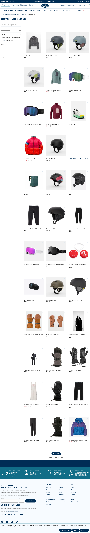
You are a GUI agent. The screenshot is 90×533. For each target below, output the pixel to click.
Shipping (61, 487)
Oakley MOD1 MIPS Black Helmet (75, 300)
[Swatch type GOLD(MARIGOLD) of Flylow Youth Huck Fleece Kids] (47, 128)
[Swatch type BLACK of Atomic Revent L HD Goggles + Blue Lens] (25, 128)
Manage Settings (65, 530)
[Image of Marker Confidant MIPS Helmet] (79, 180)
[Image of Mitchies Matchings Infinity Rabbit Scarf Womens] (79, 321)
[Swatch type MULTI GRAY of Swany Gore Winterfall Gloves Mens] (47, 374)
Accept (76, 530)
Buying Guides (62, 499)
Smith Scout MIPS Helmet (51, 228)
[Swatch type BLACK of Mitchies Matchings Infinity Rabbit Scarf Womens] (70, 340)
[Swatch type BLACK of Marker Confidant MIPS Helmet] (70, 197)
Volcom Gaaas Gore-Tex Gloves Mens (54, 334)
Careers (73, 494)
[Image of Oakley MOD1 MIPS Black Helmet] (79, 287)
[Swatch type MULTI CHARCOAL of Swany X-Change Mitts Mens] (50, 409)
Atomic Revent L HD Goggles (75, 90)
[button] (42, 34)
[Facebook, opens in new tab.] (7, 522)
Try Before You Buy (50, 499)
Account (81, 5)
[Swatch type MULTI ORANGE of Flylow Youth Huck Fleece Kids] (56, 128)
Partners (73, 499)
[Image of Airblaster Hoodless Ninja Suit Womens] (34, 357)
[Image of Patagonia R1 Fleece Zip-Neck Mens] (56, 77)
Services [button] (24, 5)
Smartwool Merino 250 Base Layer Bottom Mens (77, 229)
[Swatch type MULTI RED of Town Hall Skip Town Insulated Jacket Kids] (28, 163)
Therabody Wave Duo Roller (29, 300)
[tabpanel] (45, 245)
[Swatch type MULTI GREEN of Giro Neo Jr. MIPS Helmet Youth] (25, 94)
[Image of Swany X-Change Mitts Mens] (56, 391)
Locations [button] (16, 5)
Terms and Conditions (9, 511)
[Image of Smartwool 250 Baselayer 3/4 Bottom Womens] (34, 215)
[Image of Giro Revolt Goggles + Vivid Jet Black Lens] (56, 251)
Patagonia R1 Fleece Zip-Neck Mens (53, 90)
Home (2, 14)
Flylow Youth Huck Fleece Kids (52, 124)
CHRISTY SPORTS (4, 1)
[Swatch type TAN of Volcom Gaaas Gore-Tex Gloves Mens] (47, 339)
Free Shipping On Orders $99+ (44, 1)
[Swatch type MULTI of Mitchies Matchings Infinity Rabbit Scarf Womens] (75, 340)
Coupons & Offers (63, 501)
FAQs (60, 489)
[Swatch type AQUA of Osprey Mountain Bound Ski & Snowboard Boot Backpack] (25, 198)
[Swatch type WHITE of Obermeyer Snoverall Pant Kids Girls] (25, 409)
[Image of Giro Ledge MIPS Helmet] (56, 145)
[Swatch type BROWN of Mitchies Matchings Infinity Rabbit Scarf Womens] (73, 340)
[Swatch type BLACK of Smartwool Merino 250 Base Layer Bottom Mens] (70, 234)
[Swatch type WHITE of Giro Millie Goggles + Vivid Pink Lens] (25, 268)
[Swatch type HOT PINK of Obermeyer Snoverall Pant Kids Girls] (30, 409)
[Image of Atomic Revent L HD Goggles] (79, 77)
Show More (56, 453)
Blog (72, 497)
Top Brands (77, 10)
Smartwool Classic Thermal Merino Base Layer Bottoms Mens (78, 405)
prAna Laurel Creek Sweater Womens (31, 55)
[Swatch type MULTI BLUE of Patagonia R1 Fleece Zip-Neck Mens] (50, 94)
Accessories (57, 10)
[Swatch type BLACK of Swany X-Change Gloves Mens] (47, 444)
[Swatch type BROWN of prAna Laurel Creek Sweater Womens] (28, 60)
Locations (48, 494)
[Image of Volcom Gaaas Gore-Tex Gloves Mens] (56, 321)
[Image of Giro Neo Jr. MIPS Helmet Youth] (34, 77)
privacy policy (33, 525)
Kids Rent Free (49, 497)
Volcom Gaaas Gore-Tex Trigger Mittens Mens (33, 334)
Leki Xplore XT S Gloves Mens (75, 370)
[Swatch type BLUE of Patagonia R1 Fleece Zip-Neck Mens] (47, 94)
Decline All (84, 530)
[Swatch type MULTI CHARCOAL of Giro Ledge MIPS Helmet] (47, 304)
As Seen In (73, 492)
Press (72, 489)
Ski (26, 10)
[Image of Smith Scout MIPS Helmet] (56, 215)
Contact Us (61, 494)
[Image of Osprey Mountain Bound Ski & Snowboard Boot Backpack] (34, 180)
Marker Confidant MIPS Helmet (75, 193)
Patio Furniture (8, 10)
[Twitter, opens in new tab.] (17, 522)
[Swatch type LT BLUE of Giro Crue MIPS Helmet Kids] (70, 60)
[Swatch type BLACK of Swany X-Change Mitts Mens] (47, 409)
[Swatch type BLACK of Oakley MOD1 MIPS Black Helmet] (70, 304)
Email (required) (4, 498)
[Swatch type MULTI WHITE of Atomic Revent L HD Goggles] (70, 94)
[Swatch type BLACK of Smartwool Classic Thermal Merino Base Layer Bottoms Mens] (70, 410)
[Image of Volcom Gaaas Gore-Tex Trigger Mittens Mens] (34, 321)
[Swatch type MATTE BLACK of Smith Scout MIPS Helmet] (47, 233)
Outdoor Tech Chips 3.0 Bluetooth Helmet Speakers (77, 265)
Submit (30, 501)
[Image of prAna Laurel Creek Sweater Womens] (34, 42)
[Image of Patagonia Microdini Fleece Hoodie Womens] (79, 427)
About (72, 487)
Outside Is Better (75, 501)
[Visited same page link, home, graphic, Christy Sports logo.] (45, 6)
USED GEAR (12, 1)
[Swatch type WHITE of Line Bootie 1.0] (70, 128)
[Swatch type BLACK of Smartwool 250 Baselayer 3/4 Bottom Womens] (25, 233)
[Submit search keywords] (75, 5)
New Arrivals (19, 10)
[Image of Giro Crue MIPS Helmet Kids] (56, 42)
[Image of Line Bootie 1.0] (79, 111)
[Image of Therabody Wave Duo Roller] (34, 287)
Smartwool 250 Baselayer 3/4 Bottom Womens (34, 228)
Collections (7, 14)
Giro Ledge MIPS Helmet (51, 158)
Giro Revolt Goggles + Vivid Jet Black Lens (55, 264)
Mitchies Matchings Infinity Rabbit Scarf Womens (77, 335)
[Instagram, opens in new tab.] (2, 522)
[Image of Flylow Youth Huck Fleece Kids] (56, 111)
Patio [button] (31, 5)
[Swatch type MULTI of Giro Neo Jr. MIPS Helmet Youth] (47, 197)
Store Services (49, 489)
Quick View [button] (34, 50)
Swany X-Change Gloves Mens (52, 440)
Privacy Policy (15, 511)
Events (47, 501)
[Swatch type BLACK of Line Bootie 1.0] (73, 128)
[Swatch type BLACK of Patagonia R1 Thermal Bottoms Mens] (25, 444)
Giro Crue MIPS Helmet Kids (52, 55)
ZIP (19, 498)
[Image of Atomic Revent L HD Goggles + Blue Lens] (34, 111)
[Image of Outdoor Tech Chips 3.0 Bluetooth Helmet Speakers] (79, 251)
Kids (51, 10)
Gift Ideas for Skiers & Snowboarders (18, 14)
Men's (45, 10)
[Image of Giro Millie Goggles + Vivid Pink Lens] (34, 251)
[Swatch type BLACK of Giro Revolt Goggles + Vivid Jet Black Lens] (47, 268)
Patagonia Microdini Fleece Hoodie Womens (78, 440)
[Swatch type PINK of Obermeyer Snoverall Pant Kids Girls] (28, 409)
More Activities (67, 10)
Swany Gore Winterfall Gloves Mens (53, 370)
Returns (60, 492)
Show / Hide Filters (5, 30)
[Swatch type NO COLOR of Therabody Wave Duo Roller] (25, 304)
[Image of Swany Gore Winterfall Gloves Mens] (56, 357)
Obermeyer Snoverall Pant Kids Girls (31, 404)
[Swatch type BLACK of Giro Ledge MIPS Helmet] (47, 163)
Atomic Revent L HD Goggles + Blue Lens (32, 124)
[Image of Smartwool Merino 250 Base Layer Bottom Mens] (79, 215)
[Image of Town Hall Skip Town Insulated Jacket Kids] (34, 145)
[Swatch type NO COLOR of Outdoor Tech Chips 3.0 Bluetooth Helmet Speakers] (70, 270)
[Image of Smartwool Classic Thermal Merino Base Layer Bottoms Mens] (79, 391)
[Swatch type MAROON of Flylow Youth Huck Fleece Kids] (50, 128)
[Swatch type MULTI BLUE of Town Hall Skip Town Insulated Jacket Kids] (25, 163)
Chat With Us (82, 1)
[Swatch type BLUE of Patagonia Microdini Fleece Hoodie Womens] (70, 444)
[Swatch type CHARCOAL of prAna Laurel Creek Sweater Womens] (25, 60)
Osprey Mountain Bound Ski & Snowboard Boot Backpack (33, 194)
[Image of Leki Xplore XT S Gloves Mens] (79, 357)
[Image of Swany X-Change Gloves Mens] (56, 427)
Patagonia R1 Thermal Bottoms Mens (31, 440)
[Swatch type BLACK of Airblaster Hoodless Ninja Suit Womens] (25, 374)
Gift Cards (48, 487)
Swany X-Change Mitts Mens (52, 404)
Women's (39, 10)
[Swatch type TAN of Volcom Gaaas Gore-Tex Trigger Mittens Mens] (25, 339)
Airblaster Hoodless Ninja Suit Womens (32, 370)
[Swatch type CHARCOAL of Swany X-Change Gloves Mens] (50, 444)
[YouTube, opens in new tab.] (12, 522)
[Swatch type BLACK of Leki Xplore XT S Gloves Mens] (70, 374)
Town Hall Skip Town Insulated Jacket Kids (33, 158)
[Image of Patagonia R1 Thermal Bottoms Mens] (34, 427)
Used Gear (48, 504)
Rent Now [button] (6, 5)
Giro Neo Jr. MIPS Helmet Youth (30, 90)
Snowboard (32, 10)
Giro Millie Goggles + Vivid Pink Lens (31, 264)
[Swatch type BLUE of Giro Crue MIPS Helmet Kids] (47, 60)
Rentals (48, 492)
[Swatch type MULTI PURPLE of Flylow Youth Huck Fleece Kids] (53, 128)
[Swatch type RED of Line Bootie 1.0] (75, 128)
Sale (84, 10)
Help (87, 1)
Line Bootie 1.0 (72, 124)
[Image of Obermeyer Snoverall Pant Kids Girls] (34, 391)
